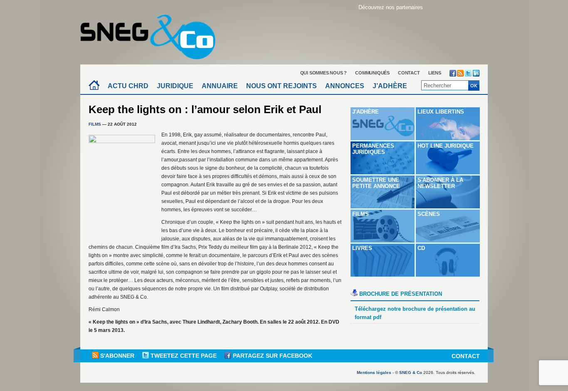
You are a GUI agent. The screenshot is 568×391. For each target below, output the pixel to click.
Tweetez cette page (183, 355)
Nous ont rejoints (281, 85)
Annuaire (220, 85)
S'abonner (117, 355)
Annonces (344, 85)
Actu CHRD (128, 85)
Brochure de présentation (400, 294)
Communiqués (372, 72)
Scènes (428, 214)
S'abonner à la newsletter (440, 183)
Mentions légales (374, 372)
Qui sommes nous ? (323, 72)
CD (421, 248)
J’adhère (390, 85)
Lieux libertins (440, 112)
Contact (409, 72)
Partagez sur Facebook (271, 355)
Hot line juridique (445, 146)
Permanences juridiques (373, 149)
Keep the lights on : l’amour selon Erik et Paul (205, 109)
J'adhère (365, 112)
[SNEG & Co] (153, 34)
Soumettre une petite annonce (376, 183)
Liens (434, 72)
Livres (362, 248)
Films (95, 124)
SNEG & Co (410, 372)
